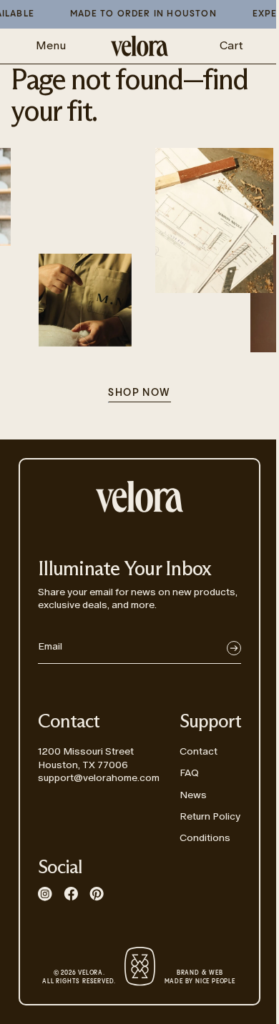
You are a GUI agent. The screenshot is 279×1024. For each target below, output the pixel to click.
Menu (51, 45)
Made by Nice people (200, 977)
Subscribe (234, 648)
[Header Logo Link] (139, 46)
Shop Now (139, 393)
